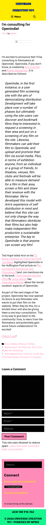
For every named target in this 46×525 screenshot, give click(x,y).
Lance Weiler (19, 279)
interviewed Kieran (13, 282)
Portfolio (30, 344)
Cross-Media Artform (15, 344)
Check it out (9, 336)
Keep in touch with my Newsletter (20, 481)
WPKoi (35, 522)
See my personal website (16, 492)
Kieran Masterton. (18, 70)
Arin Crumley (32, 67)
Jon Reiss (7, 262)
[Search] (34, 17)
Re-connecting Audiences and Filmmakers (21, 269)
